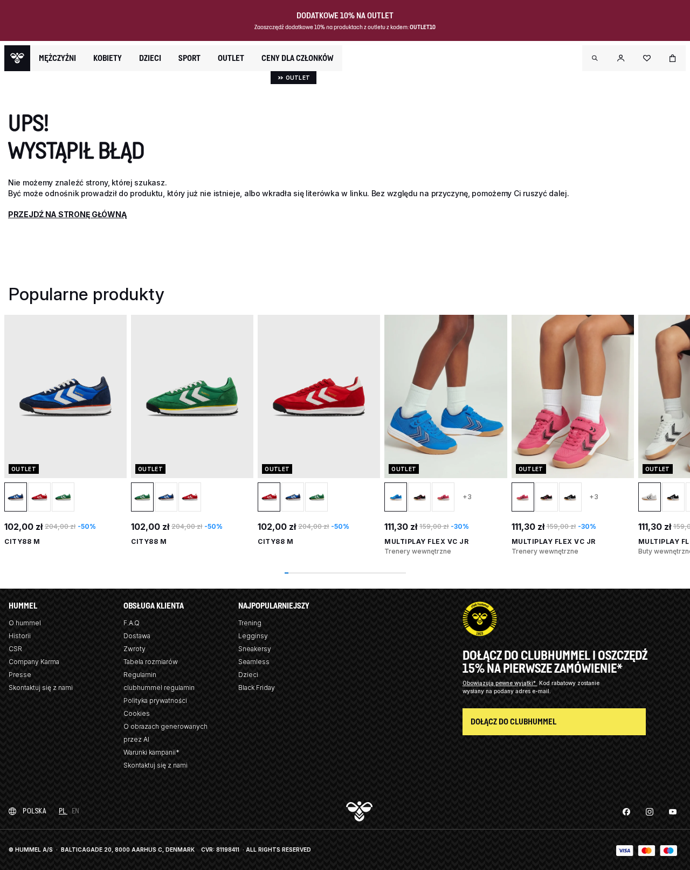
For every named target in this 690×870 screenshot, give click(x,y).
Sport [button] (189, 58)
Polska (34, 811)
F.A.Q (131, 623)
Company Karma (34, 662)
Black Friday (256, 687)
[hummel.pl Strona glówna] (17, 58)
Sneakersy (254, 649)
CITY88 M (22, 541)
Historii (20, 636)
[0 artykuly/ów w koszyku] (673, 58)
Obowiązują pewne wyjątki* (500, 683)
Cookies (136, 713)
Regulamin (139, 675)
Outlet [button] (231, 58)
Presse (20, 675)
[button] (595, 58)
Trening (249, 623)
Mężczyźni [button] (57, 58)
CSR (15, 649)
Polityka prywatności (155, 700)
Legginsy (253, 636)
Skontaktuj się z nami (41, 687)
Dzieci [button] (150, 58)
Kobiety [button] (107, 58)
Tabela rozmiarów (150, 662)
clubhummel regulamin (159, 687)
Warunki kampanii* (151, 752)
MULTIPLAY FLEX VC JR (426, 541)
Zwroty (134, 649)
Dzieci (248, 675)
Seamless (254, 662)
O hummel (25, 623)
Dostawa (136, 636)
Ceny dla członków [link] (297, 58)
